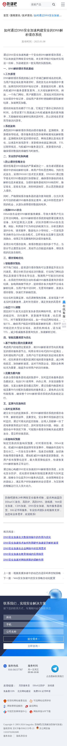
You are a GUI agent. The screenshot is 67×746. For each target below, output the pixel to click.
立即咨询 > (34, 646)
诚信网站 (33, 706)
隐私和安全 (21, 736)
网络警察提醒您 (15, 706)
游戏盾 (48, 502)
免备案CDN (8, 691)
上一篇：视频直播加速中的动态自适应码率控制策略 (32, 573)
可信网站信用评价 (42, 700)
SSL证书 (14, 510)
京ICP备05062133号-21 (23, 728)
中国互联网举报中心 (17, 711)
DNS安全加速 (16, 54)
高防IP (26, 502)
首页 (5, 15)
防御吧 (9, 497)
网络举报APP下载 (42, 711)
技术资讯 (27, 15)
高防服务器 (24, 685)
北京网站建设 (24, 691)
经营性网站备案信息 (17, 700)
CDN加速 (20, 506)
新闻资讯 (15, 15)
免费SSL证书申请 (42, 691)
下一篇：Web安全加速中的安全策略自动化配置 (29, 578)
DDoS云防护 (39, 685)
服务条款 (7, 736)
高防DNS (37, 502)
